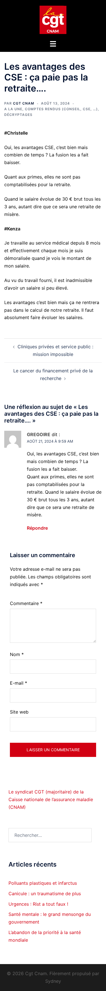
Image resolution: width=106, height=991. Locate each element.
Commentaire (26, 603)
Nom (17, 654)
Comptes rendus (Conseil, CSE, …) (61, 109)
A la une (13, 109)
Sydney (53, 981)
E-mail (18, 683)
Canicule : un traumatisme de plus (44, 893)
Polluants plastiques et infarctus (42, 883)
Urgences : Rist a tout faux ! (38, 904)
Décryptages (18, 115)
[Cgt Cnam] (53, 19)
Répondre (37, 528)
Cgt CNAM (23, 103)
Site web (19, 712)
